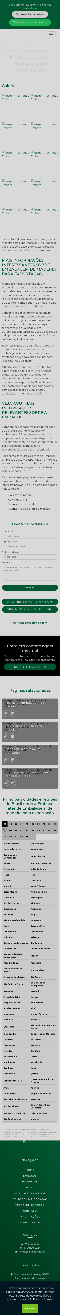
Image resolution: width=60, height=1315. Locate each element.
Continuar (30, 1308)
